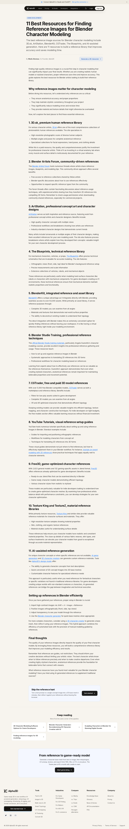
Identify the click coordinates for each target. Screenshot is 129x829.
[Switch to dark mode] (85, 8)
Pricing (110, 799)
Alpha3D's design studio (42, 561)
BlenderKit (33, 298)
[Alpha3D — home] (31, 8)
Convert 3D (39, 817)
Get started (88, 693)
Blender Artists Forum (40, 166)
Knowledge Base (92, 796)
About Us (111, 796)
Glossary (90, 799)
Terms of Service (111, 825)
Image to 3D (39, 799)
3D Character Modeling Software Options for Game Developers (25, 727)
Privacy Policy (97, 825)
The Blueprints (72, 256)
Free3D (94, 469)
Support (122, 825)
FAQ (88, 810)
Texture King (61, 514)
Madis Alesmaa (33, 59)
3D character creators (50, 558)
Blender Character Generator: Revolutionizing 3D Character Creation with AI (60, 727)
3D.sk (54, 127)
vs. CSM (74, 806)
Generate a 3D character (90, 59)
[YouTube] (15, 815)
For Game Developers (60, 797)
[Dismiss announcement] (126, 2)
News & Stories (92, 803)
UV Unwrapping (40, 810)
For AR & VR (60, 808)
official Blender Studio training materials (48, 343)
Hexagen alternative (74, 811)
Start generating (63, 770)
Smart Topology (40, 806)
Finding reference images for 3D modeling (25, 737)
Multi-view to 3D (40, 803)
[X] (6, 815)
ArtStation (33, 214)
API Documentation (93, 806)
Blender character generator (49, 616)
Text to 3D (38, 796)
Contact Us (111, 803)
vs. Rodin (74, 803)
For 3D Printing (60, 802)
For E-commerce (61, 812)
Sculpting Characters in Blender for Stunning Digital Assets (98, 727)
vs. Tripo (74, 799)
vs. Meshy (74, 796)
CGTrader (73, 388)
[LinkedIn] (10, 815)
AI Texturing (39, 813)
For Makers (59, 805)
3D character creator (75, 621)
